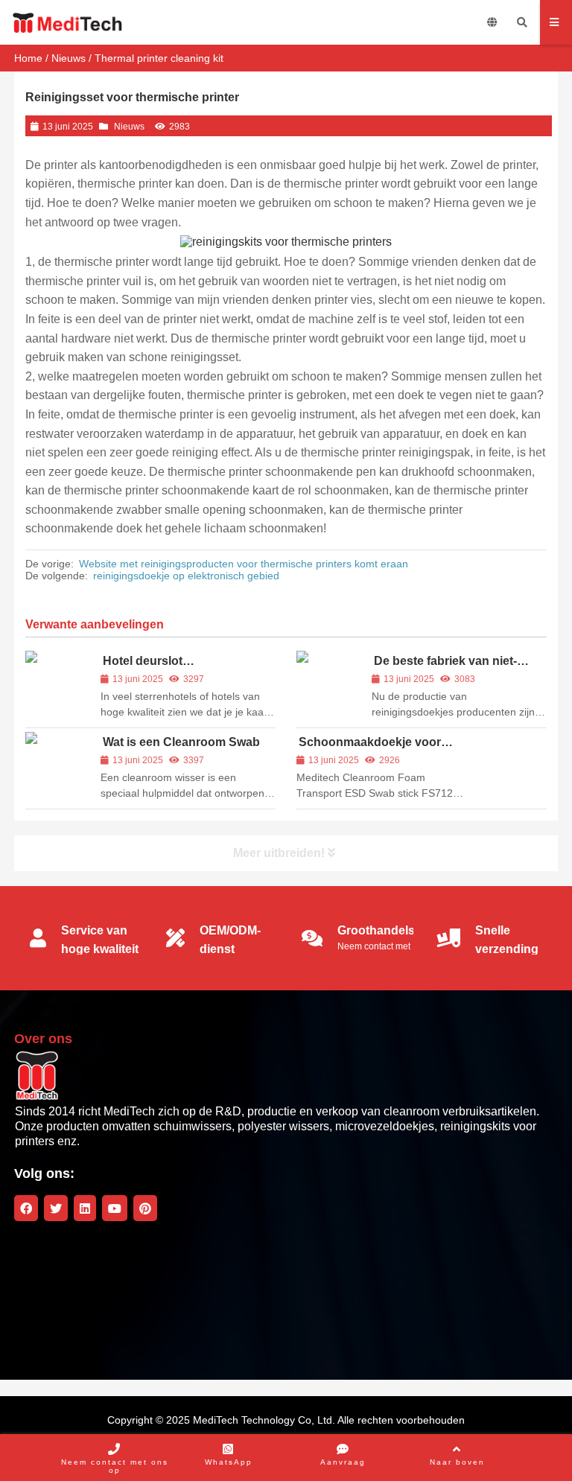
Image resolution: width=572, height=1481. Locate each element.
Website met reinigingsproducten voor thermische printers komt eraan (243, 564)
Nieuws (68, 58)
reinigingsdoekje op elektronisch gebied (186, 576)
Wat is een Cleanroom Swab (181, 742)
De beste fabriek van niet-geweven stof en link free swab (458, 667)
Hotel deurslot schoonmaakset (146, 667)
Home (28, 58)
